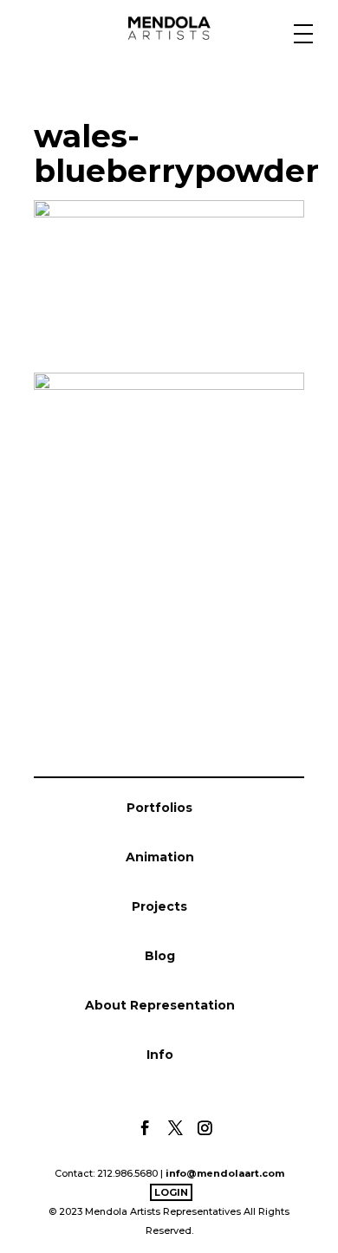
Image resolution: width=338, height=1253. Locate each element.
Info (159, 1054)
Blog (160, 956)
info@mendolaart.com (225, 1173)
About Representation (160, 1005)
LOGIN (171, 1192)
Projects (159, 906)
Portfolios (159, 807)
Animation (160, 857)
